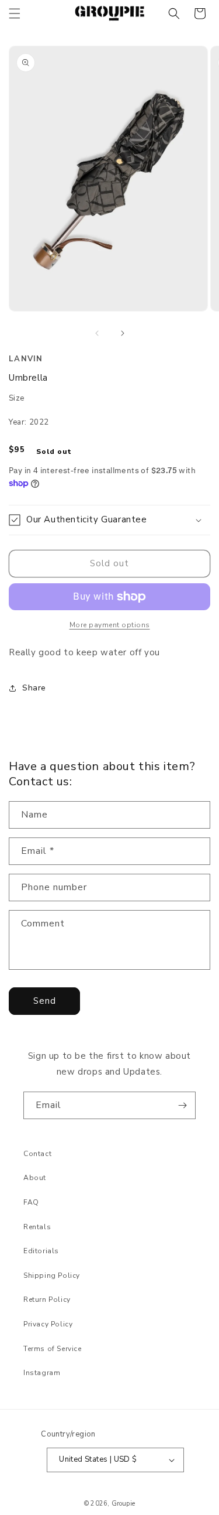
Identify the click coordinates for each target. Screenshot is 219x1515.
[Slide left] (97, 333)
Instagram (41, 1372)
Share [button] (34, 687)
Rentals (37, 1227)
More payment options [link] (109, 625)
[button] (14, 13)
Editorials (41, 1251)
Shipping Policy (51, 1275)
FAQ (31, 1202)
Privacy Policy (47, 1324)
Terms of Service (52, 1348)
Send (44, 1001)
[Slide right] (122, 333)
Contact (37, 1153)
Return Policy (47, 1299)
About (34, 1177)
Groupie (123, 1503)
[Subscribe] (182, 1105)
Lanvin (26, 359)
